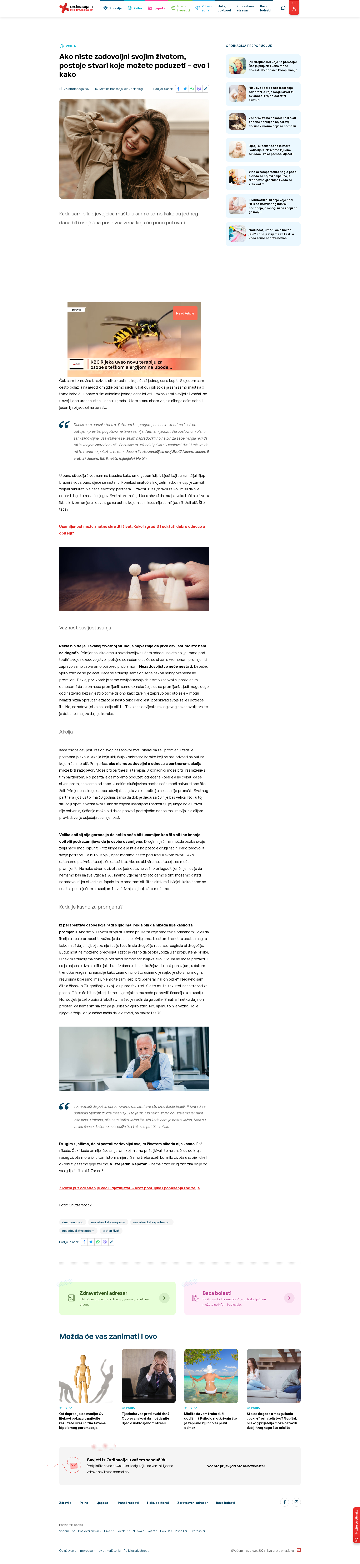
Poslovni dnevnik (89, 1531)
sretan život (111, 1230)
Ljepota (159, 8)
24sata (152, 1531)
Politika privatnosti (136, 1550)
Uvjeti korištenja (110, 1550)
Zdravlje (115, 8)
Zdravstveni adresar (192, 1502)
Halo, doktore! (158, 1502)
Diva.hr (109, 1531)
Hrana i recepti (127, 1502)
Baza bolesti (225, 1502)
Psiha (138, 8)
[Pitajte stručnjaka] (356, 1525)
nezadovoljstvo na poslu (108, 1222)
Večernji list (67, 1531)
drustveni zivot (72, 1222)
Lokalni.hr (123, 1531)
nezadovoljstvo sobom (78, 1230)
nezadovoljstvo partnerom (151, 1222)
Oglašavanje (67, 1550)
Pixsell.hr (181, 1531)
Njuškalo (138, 1531)
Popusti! (166, 1531)
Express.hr (197, 1531)
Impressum (87, 1550)
